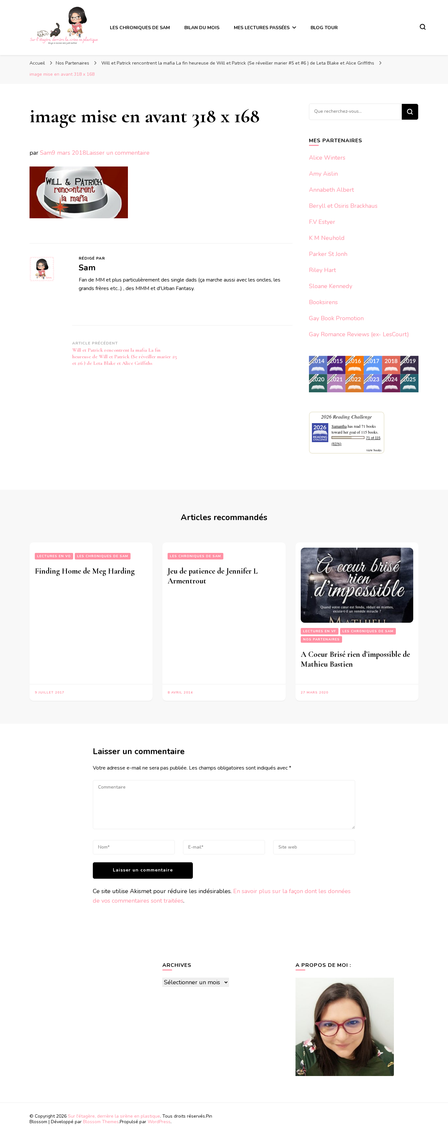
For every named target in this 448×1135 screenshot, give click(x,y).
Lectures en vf (319, 631)
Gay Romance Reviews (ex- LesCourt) (359, 334)
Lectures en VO (54, 556)
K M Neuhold (327, 238)
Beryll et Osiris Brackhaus (343, 206)
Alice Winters (327, 158)
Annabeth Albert (331, 190)
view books (373, 450)
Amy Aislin (323, 174)
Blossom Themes (101, 1122)
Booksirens (323, 302)
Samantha (339, 426)
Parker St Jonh (328, 254)
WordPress (159, 1122)
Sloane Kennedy (330, 286)
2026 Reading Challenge (346, 416)
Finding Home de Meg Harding (84, 571)
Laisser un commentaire (118, 153)
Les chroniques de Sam (102, 556)
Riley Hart (322, 270)
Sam (46, 153)
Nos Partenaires (72, 63)
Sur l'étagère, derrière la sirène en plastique (114, 1116)
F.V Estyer (322, 222)
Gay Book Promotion (336, 318)
